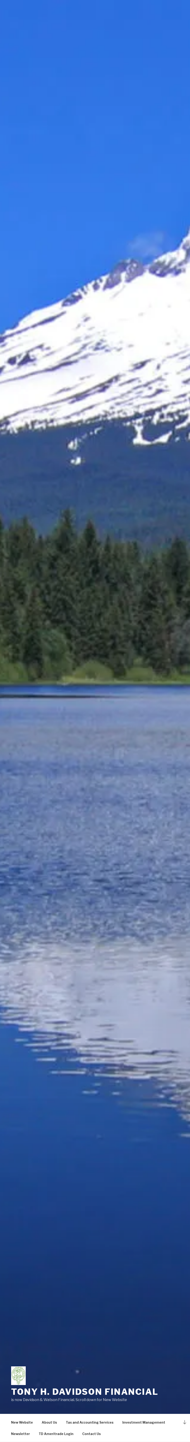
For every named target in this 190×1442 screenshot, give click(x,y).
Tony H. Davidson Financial (84, 1392)
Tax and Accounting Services (90, 1422)
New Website (22, 1422)
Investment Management (143, 1422)
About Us (49, 1422)
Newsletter (20, 1434)
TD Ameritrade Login (56, 1434)
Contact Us (91, 1434)
